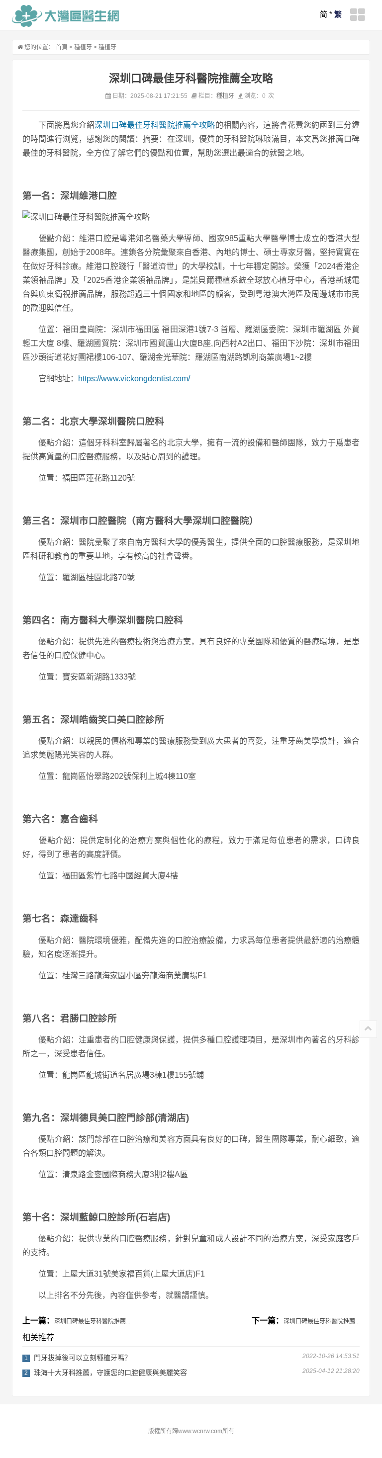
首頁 (62, 47)
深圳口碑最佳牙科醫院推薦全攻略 (155, 125)
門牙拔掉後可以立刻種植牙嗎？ (82, 1358)
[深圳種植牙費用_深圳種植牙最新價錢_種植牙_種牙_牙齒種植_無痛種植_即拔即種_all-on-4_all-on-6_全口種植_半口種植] (65, 16)
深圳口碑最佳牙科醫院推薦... (92, 1321)
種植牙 (83, 47)
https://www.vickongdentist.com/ (134, 378)
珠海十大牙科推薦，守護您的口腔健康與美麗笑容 (110, 1372)
